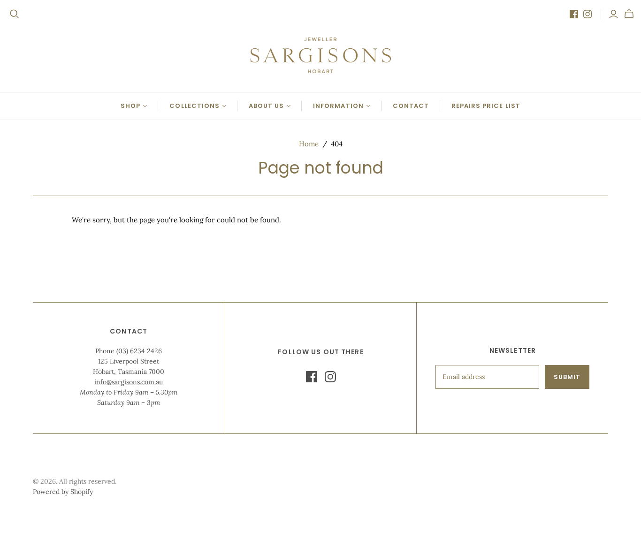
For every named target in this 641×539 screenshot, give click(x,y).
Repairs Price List (485, 105)
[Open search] (14, 14)
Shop (130, 105)
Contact (411, 105)
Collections (194, 105)
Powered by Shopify (63, 491)
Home (309, 143)
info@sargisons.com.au (128, 382)
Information (338, 105)
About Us (266, 105)
